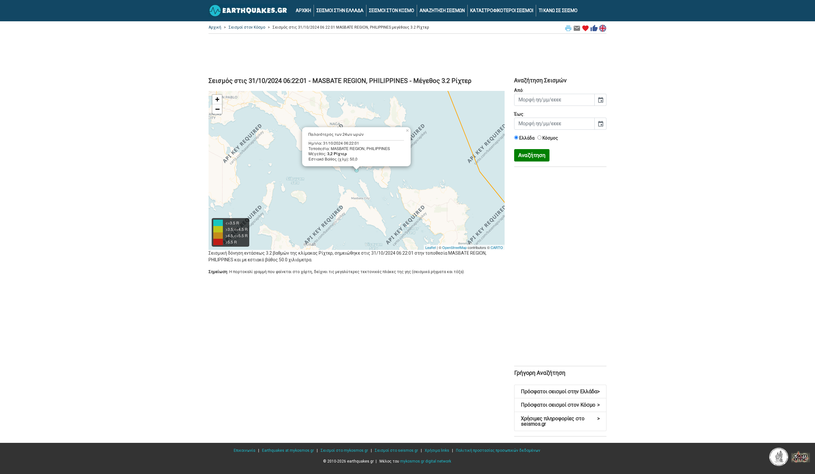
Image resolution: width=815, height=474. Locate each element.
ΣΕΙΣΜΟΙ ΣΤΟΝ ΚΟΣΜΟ (391, 10)
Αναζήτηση (531, 155)
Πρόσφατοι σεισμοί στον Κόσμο (560, 405)
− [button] (217, 109)
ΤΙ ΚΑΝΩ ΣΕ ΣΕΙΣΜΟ (558, 10)
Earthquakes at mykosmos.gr (288, 450)
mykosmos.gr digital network (425, 461)
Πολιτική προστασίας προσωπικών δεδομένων (498, 450)
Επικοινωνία (244, 450)
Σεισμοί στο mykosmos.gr (344, 450)
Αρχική (215, 27)
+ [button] (217, 99)
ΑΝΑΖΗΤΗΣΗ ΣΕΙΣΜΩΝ (442, 10)
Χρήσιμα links (437, 450)
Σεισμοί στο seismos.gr (396, 450)
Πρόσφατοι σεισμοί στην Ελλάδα (560, 391)
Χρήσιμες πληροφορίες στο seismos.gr (560, 421)
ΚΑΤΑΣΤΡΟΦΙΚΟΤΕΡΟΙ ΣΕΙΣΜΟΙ (501, 10)
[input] (554, 100)
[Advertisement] (407, 54)
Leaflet (430, 247)
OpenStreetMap (454, 247)
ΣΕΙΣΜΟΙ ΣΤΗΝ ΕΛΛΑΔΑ (340, 10)
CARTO (497, 247)
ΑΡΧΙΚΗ (303, 10)
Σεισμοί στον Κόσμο (247, 27)
